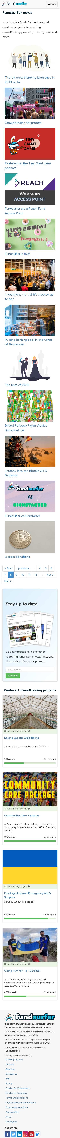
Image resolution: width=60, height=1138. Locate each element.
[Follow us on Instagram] (25, 1134)
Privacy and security (16, 1107)
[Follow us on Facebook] (7, 1134)
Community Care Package (21, 815)
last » (7, 581)
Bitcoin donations (17, 557)
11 (29, 574)
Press (8, 1117)
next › (50, 574)
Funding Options (14, 1059)
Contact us (11, 1074)
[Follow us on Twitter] (13, 1134)
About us (10, 1069)
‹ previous (22, 568)
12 (35, 574)
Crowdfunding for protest (23, 123)
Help (8, 1078)
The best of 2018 (17, 385)
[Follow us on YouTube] (31, 1134)
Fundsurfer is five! (17, 254)
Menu (53, 4)
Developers (11, 1121)
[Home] (14, 4)
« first (8, 568)
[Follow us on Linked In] (19, 1134)
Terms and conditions (17, 1097)
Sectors (10, 1064)
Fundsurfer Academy (16, 1093)
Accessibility (12, 1112)
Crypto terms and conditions (21, 1102)
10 (22, 574)
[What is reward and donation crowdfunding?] (29, 731)
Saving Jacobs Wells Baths (21, 738)
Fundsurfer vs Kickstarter (22, 516)
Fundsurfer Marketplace (18, 1088)
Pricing (9, 1083)
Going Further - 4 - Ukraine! (22, 970)
